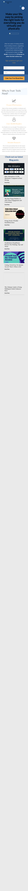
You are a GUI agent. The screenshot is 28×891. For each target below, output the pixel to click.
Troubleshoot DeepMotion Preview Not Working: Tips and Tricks (14, 244)
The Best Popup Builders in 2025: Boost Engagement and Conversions (13, 200)
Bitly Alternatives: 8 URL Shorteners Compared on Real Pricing (13, 178)
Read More (7, 182)
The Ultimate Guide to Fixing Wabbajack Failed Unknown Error (13, 288)
